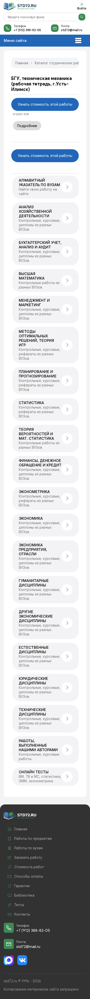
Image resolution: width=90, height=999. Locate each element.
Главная (21, 63)
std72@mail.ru (71, 30)
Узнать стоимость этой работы (45, 104)
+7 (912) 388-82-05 (27, 30)
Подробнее (27, 126)
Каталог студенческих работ (59, 63)
